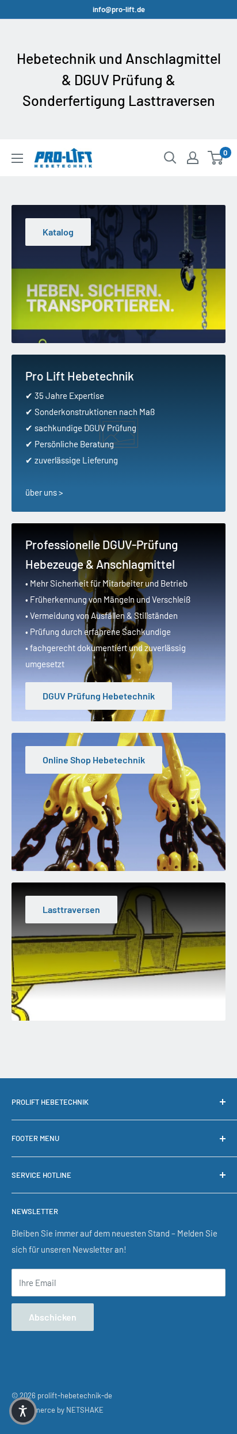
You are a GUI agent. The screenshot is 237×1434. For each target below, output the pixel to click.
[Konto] (192, 157)
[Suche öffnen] (170, 157)
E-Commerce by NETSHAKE (58, 1409)
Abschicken (53, 1316)
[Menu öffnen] (17, 158)
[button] (23, 1411)
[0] (216, 158)
